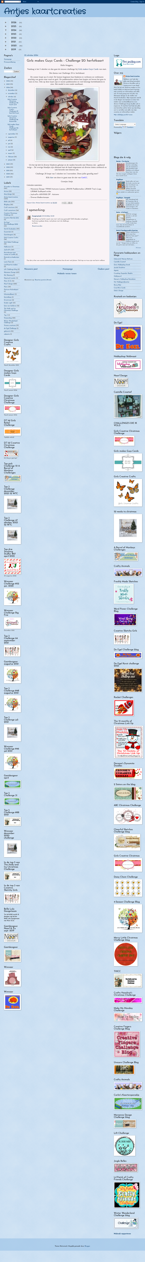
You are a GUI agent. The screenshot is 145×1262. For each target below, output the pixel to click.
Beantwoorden (37, 226)
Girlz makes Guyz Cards (88, 69)
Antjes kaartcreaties (45, 11)
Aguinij (116, 270)
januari (10, 160)
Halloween (7, 247)
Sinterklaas (7, 297)
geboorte (7, 331)
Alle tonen (138, 247)
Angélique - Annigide (123, 197)
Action (6, 191)
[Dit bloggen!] (65, 203)
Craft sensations (10, 210)
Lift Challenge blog (10, 269)
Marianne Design (10, 272)
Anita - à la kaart (122, 212)
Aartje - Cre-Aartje (122, 161)
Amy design (8, 194)
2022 (13, 38)
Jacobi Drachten (119, 267)
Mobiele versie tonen (66, 274)
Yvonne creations (10, 325)
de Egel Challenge (10, 328)
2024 (13, 30)
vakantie (7, 334)
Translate (130, 127)
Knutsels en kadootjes (11, 257)
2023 (13, 34)
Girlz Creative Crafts (11, 237)
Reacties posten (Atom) (43, 280)
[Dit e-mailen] (63, 203)
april (10, 150)
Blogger (87, 1246)
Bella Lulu (7, 201)
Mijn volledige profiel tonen (123, 115)
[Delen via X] (67, 203)
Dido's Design (118, 290)
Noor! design (8, 284)
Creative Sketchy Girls (11, 218)
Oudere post (103, 269)
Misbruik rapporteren (122, 1234)
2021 (13, 42)
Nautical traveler (10, 278)
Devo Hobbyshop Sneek (122, 265)
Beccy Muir (117, 285)
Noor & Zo (7, 281)
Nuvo (6, 287)
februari (11, 156)
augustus (11, 137)
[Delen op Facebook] (69, 203)
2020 (14, 46)
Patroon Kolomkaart (11, 289)
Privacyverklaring (9, 62)
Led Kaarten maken (11, 265)
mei (9, 147)
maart (10, 153)
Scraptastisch (36, 216)
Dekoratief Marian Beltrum (123, 259)
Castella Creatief (120, 262)
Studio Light (8, 303)
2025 (13, 26)
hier (51, 177)
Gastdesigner (8, 234)
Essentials (7, 232)
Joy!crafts (7, 250)
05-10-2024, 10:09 (48, 216)
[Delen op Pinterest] (71, 203)
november (11, 93)
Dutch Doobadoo (10, 229)
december (11, 90)
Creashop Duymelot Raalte (123, 273)
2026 (13, 22)
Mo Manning (8, 275)
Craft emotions (9, 207)
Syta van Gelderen (10, 306)
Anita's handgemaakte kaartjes (127, 230)
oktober (11, 96)
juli (9, 140)
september (12, 134)
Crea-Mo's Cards (119, 288)
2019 (13, 49)
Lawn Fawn (8, 262)
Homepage (68, 269)
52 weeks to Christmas (11, 186)
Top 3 (6, 315)
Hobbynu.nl (117, 276)
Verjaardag (8, 318)
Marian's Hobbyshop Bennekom (124, 279)
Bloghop (7, 204)
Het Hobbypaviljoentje (121, 282)
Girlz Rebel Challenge (11, 242)
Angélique (119, 179)
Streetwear (8, 300)
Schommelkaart (9, 294)
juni (9, 143)
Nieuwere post (31, 269)
